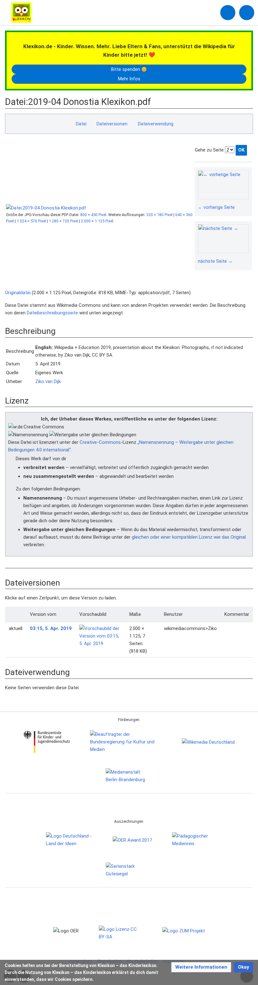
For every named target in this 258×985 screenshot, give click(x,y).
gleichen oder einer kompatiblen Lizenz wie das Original (189, 537)
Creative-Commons (100, 442)
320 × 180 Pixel (159, 214)
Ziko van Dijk (48, 381)
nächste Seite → (215, 261)
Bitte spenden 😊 (129, 69)
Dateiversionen (112, 123)
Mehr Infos (129, 78)
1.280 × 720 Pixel (63, 221)
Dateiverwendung (155, 123)
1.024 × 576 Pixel (31, 221)
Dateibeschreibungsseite (52, 313)
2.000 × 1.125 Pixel (97, 221)
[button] (201, 967)
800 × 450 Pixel (93, 214)
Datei (81, 123)
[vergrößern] (246, 207)
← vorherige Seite (216, 207)
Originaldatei (18, 292)
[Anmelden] (227, 12)
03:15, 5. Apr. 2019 (51, 628)
